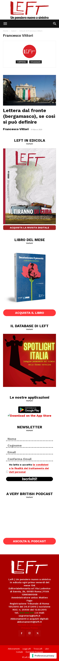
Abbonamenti (14, 649)
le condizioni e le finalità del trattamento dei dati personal (29, 468)
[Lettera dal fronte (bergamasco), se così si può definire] (29, 90)
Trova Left (38, 649)
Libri (47, 649)
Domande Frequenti (34, 652)
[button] (5, 24)
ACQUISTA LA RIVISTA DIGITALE (29, 227)
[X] (37, 633)
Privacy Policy (29, 627)
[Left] (29, 10)
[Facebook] (21, 633)
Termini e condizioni (29, 624)
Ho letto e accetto (29, 468)
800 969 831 (27, 612)
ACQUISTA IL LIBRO (29, 313)
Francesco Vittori (16, 129)
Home (5, 31)
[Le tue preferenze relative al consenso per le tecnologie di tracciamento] (43, 656)
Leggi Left (27, 649)
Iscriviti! (29, 479)
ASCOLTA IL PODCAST (29, 541)
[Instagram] (29, 633)
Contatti (19, 652)
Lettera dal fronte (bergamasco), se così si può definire (29, 116)
